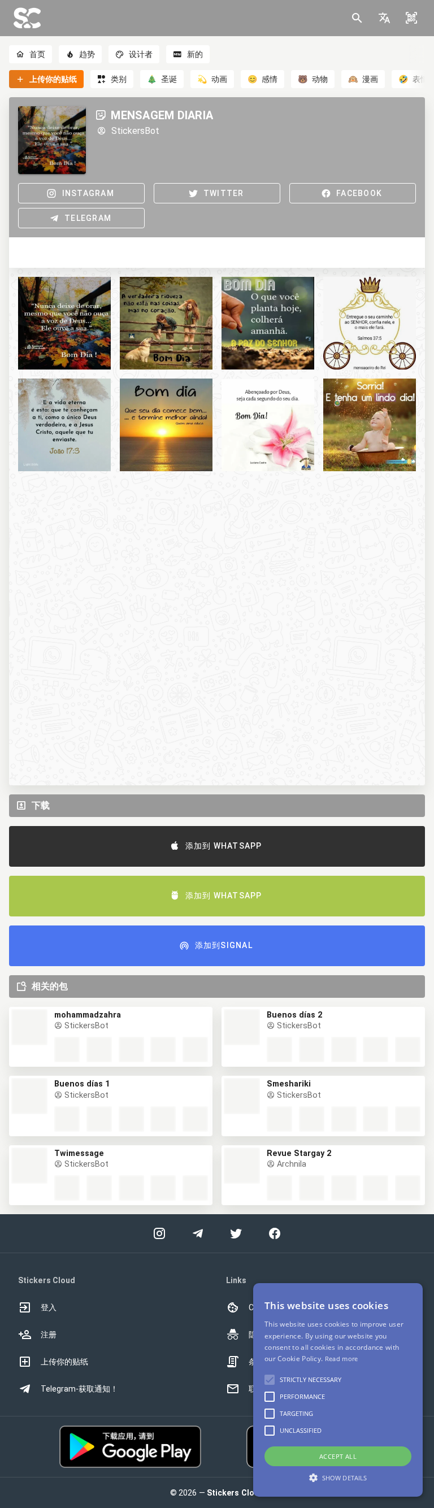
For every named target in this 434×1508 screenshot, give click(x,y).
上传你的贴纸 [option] (64, 1361)
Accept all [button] (338, 1456)
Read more (341, 1358)
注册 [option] (49, 1334)
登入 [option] (49, 1307)
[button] (384, 18)
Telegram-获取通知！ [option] (79, 1388)
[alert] (338, 1390)
